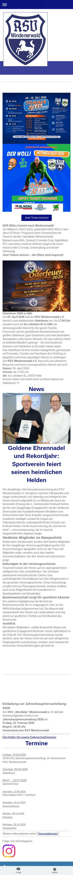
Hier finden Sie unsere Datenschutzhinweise (29, 737)
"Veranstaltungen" (48, 833)
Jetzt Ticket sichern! (36, 217)
